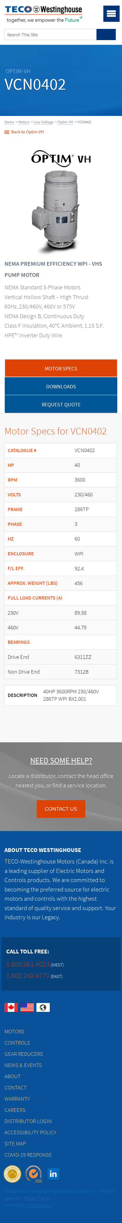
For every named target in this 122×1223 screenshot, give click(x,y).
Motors (23, 121)
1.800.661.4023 (28, 964)
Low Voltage (43, 121)
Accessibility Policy (30, 1132)
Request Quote (61, 404)
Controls (17, 1042)
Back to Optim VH (27, 132)
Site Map (15, 1143)
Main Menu (111, 14)
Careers (14, 1110)
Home (9, 121)
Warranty (17, 1098)
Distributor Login (28, 1121)
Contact (15, 1087)
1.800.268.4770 (28, 975)
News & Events (23, 1065)
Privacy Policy (36, 1198)
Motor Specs (61, 368)
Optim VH (65, 121)
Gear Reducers (23, 1054)
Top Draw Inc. (39, 1205)
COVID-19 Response (28, 1154)
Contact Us (61, 809)
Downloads (61, 386)
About (12, 1076)
